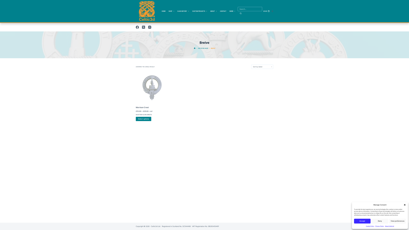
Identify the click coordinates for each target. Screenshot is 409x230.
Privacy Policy (379, 226)
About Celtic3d (389, 226)
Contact (223, 11)
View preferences (397, 221)
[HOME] (194, 48)
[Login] (272, 11)
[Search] (241, 13)
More (231, 11)
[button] (405, 205)
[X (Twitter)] (143, 27)
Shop (170, 11)
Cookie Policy (370, 226)
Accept (362, 221)
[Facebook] (137, 27)
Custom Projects (198, 11)
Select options (143, 119)
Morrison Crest (142, 107)
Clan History (182, 11)
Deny (380, 221)
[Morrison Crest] (152, 88)
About (212, 11)
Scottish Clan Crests (144, 114)
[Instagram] (149, 27)
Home (164, 11)
